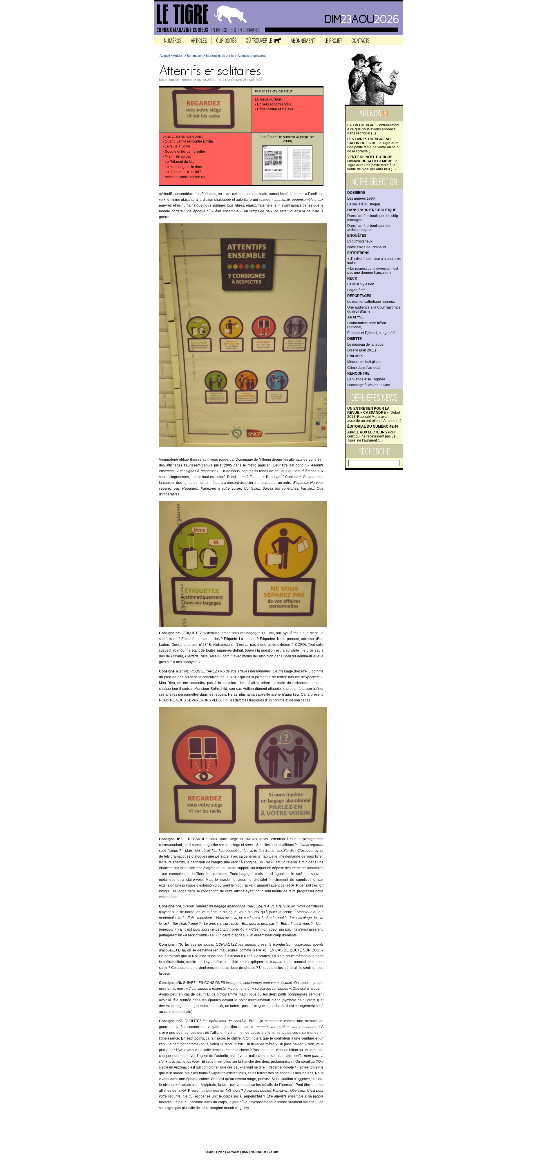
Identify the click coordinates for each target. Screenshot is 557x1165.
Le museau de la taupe (365, 344)
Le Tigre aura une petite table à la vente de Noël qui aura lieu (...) (372, 163)
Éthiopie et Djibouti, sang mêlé (371, 333)
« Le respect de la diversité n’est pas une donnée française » (372, 271)
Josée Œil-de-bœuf (277, 91)
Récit (352, 278)
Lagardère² (356, 290)
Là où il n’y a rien (360, 284)
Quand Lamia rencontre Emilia (189, 141)
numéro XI (291, 137)
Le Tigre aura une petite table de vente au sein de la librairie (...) (373, 145)
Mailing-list (258, 1151)
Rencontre (358, 373)
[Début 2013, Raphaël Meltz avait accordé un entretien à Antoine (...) (374, 414)
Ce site (273, 1151)
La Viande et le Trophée (366, 379)
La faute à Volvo (177, 146)
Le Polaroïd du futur (180, 162)
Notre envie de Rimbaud (366, 247)
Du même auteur (268, 99)
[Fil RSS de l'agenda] (385, 114)
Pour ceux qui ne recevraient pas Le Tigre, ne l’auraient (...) (371, 436)
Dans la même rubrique (182, 136)
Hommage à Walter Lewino (368, 385)
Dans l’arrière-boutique (371, 210)
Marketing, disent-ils (220, 55)
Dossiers (356, 193)
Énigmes (355, 356)
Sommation (194, 55)
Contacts (233, 1151)
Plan (221, 1151)
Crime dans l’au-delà (363, 368)
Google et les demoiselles (185, 152)
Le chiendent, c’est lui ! (183, 172)
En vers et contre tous (274, 104)
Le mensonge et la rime (183, 167)
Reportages (359, 296)
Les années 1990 (361, 198)
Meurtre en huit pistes (364, 362)
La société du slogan (363, 204)
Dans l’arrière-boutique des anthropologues (368, 228)
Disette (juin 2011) (361, 350)
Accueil (165, 55)
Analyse (355, 317)
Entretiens (358, 253)
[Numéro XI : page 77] (299, 180)
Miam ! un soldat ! (178, 156)
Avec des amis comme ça (185, 177)
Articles (178, 55)
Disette (354, 339)
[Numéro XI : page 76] (274, 180)
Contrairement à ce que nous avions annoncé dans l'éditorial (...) (373, 129)
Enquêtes (356, 236)
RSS (245, 1151)
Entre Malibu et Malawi (275, 109)
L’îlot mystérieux (359, 241)
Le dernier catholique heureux (371, 302)
